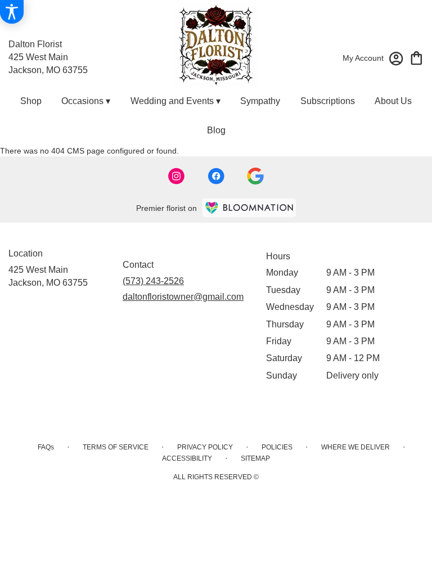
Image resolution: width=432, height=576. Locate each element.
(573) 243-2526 (153, 281)
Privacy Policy (205, 447)
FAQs (46, 447)
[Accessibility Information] (12, 12)
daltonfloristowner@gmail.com (183, 297)
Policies (277, 447)
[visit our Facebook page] (216, 176)
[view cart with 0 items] (417, 57)
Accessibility (187, 458)
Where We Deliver (355, 447)
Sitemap (255, 458)
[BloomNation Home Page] (249, 208)
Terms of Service (115, 447)
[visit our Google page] (255, 176)
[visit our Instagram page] (176, 176)
